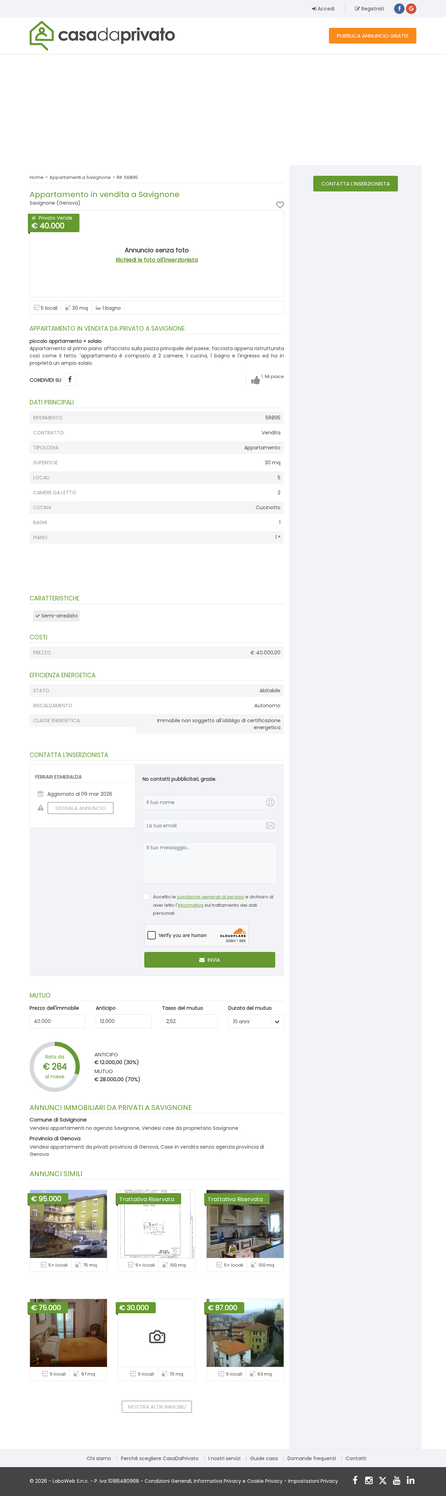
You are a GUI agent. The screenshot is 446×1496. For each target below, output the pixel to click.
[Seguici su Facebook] (355, 1481)
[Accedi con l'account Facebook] (399, 8)
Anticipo (106, 1008)
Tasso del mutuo (182, 1008)
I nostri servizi (224, 1458)
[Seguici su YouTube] (396, 1481)
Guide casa (264, 1458)
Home (37, 177)
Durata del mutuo (250, 1008)
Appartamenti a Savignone (80, 177)
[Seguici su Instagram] (369, 1481)
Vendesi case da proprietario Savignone (190, 1128)
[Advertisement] (223, 109)
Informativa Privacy (217, 1481)
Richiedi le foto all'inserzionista (157, 260)
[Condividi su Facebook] (70, 379)
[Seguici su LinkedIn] (410, 1481)
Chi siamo (99, 1458)
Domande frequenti (311, 1458)
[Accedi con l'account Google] (411, 8)
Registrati (372, 8)
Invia (213, 959)
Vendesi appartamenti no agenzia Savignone (84, 1128)
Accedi (325, 8)
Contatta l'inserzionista (355, 183)
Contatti (356, 1458)
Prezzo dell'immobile (54, 1008)
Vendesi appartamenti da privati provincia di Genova (94, 1146)
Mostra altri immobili (157, 1406)
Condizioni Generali (168, 1481)
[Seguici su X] (383, 1481)
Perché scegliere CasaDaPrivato (160, 1458)
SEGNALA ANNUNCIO (80, 808)
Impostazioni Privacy (313, 1481)
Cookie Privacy (265, 1481)
